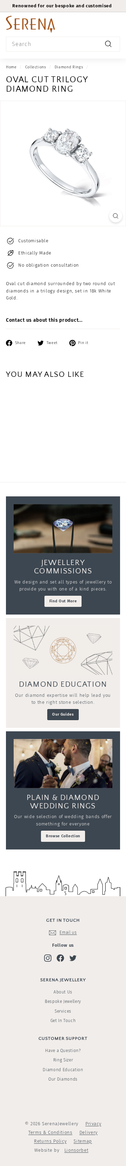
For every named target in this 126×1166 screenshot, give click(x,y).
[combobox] (63, 44)
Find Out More (63, 601)
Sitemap (83, 1141)
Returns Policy (50, 1141)
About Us (63, 992)
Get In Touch (63, 1020)
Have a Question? (62, 1050)
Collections (35, 67)
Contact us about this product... (44, 320)
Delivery (88, 1132)
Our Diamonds (63, 1079)
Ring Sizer (63, 1060)
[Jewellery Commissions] (63, 528)
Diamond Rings (69, 67)
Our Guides (63, 714)
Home (11, 67)
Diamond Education (63, 1069)
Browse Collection (63, 836)
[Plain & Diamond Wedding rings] (63, 763)
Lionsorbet (76, 1150)
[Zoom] (115, 215)
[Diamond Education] (63, 650)
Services (63, 1011)
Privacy (93, 1123)
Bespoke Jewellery (63, 1001)
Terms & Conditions (50, 1132)
